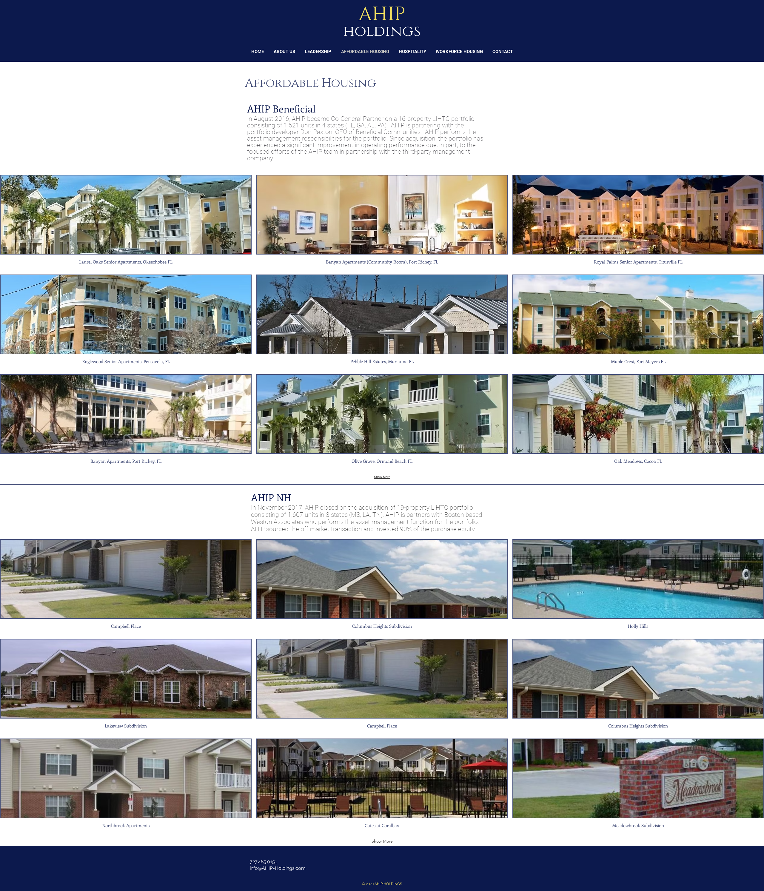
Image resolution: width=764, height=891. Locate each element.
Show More (382, 477)
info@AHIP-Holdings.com (278, 868)
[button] (126, 222)
